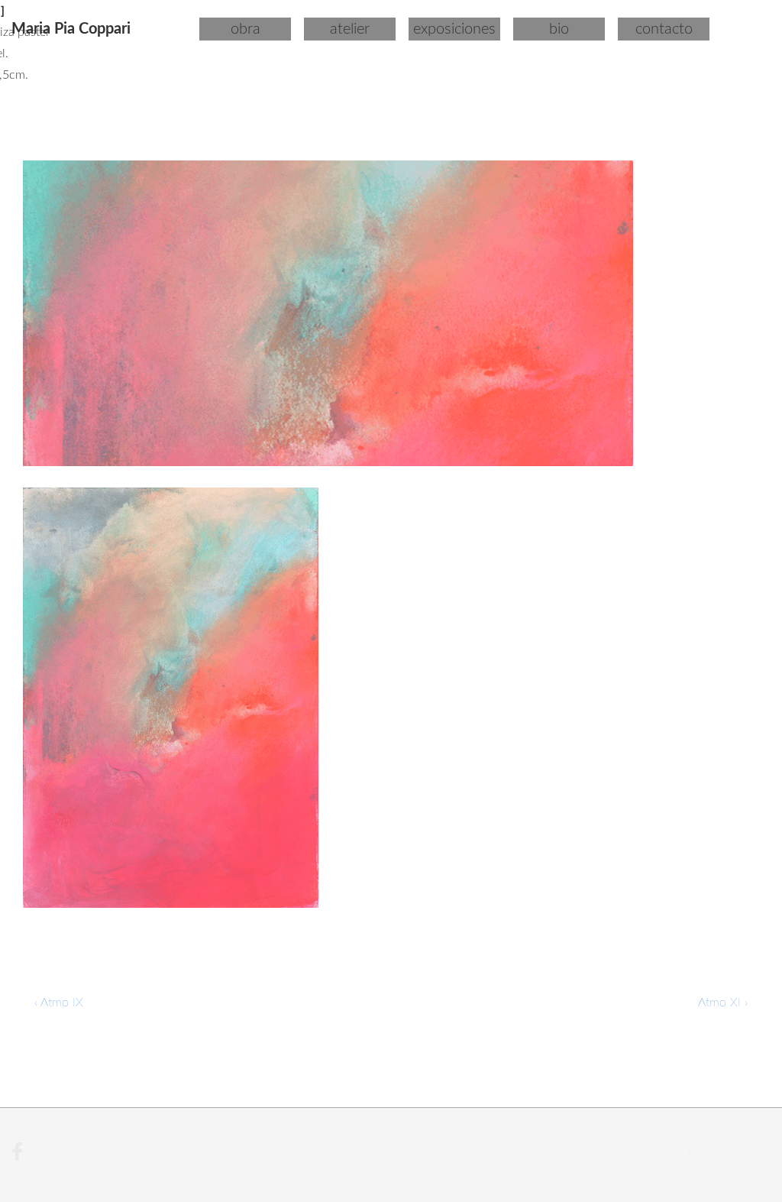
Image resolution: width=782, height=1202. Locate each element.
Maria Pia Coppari (71, 29)
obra (245, 29)
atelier (350, 29)
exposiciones (454, 29)
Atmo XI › (723, 1002)
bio (559, 29)
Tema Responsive (723, 1154)
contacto (664, 29)
